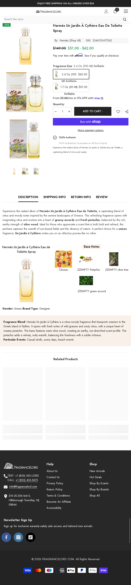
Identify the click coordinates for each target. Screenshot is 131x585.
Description (28, 197)
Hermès (64, 40)
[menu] (126, 11)
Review (102, 197)
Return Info (81, 197)
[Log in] (106, 11)
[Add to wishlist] (118, 111)
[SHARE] (125, 112)
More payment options (91, 130)
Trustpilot (9, 512)
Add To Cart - (93, 111)
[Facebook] (6, 537)
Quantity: (59, 104)
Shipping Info (54, 197)
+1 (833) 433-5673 (27, 480)
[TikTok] (30, 537)
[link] (23, 431)
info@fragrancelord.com (23, 487)
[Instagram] (18, 537)
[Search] (124, 19)
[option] (65, 3)
